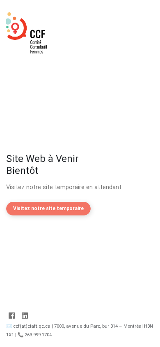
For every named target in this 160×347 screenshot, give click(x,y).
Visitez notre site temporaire (48, 208)
